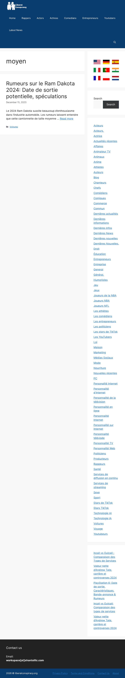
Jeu (96, 285)
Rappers (26, 18)
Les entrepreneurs (105, 321)
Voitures (14, 126)
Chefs (97, 187)
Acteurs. (99, 130)
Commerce (100, 203)
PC (95, 378)
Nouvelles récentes (105, 373)
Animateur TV (102, 151)
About (115, 673)
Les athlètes (101, 311)
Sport (97, 497)
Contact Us (103, 673)
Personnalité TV (103, 443)
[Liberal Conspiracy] (16, 6)
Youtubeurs (101, 533)
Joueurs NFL (101, 305)
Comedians (70, 18)
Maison (98, 347)
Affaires (98, 146)
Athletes (99, 167)
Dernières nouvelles (106, 238)
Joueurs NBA (102, 300)
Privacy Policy (60, 673)
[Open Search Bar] (115, 42)
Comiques (100, 198)
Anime (97, 161)
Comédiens (100, 193)
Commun (99, 208)
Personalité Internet (106, 383)
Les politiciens (102, 326)
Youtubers (109, 18)
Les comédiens (103, 316)
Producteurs (101, 458)
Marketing (100, 352)
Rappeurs (99, 463)
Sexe (97, 492)
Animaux (99, 156)
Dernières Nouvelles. (106, 243)
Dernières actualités (106, 213)
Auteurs (98, 172)
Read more (66, 118)
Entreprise (100, 264)
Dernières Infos (103, 228)
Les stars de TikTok (106, 331)
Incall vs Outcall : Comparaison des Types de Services (105, 556)
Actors (40, 18)
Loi (95, 342)
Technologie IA (103, 518)
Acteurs (98, 125)
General (98, 269)
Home (12, 18)
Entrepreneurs (90, 18)
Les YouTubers (103, 336)
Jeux (96, 290)
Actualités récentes (105, 141)
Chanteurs (100, 182)
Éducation (100, 254)
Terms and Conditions (83, 673)
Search (98, 98)
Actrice (98, 136)
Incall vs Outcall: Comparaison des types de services (104, 607)
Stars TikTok (101, 508)
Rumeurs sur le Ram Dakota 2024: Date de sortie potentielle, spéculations (40, 89)
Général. (99, 274)
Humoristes (101, 279)
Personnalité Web (104, 448)
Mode (97, 362)
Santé (97, 469)
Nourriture (100, 368)
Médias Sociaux (103, 357)
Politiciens (100, 453)
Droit (96, 248)
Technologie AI (103, 513)
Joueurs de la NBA (105, 295)
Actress (54, 18)
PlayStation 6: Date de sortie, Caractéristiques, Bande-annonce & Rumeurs (105, 590)
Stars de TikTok (103, 502)
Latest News (15, 30)
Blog (96, 177)
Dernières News (103, 233)
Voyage (98, 528)
